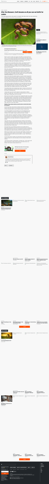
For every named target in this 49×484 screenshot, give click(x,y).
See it (20, 150)
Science (18, 1)
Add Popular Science (18, 17)
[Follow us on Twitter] (44, 1)
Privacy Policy (14, 54)
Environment (26, 1)
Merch (41, 470)
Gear (31, 1)
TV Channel (11, 469)
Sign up (5, 473)
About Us (29, 467)
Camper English (3, 405)
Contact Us (33, 467)
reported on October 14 (8, 74)
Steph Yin (14, 456)
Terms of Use (29, 53)
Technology (21, 1)
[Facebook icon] (10, 471)
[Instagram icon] (13, 471)
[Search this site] (40, 1)
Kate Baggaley (3, 17)
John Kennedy (15, 260)
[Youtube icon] (15, 471)
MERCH (34, 1)
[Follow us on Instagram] (45, 1)
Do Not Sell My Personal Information (15, 478)
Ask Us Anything (3, 339)
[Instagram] (5, 162)
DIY (29, 1)
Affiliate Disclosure (22, 469)
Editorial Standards (13, 467)
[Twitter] (7, 162)
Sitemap (26, 469)
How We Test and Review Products (22, 467)
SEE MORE (24, 326)
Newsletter (37, 1)
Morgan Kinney (3, 341)
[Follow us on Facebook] (42, 1)
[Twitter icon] (12, 471)
